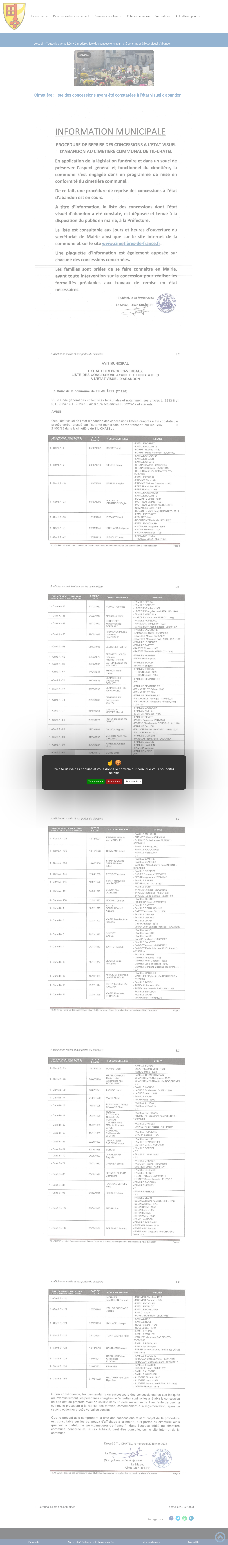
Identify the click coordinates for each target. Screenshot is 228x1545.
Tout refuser (114, 781)
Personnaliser (133, 781)
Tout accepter (95, 781)
